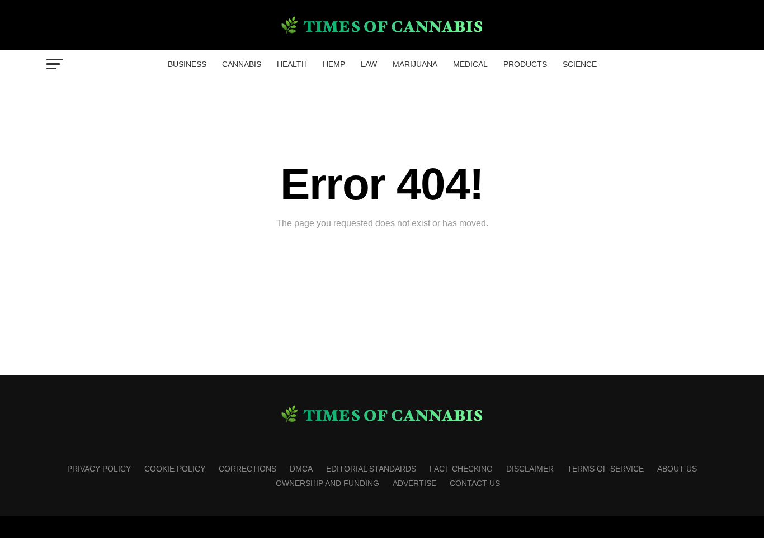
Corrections (247, 468)
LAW (369, 64)
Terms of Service (605, 468)
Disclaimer (530, 468)
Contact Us (475, 483)
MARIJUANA (415, 64)
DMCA (301, 468)
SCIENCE (580, 64)
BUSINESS (187, 64)
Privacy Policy (99, 468)
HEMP (334, 64)
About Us (677, 468)
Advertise (414, 483)
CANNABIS (241, 64)
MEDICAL (470, 64)
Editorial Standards (371, 468)
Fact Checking (461, 468)
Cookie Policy (174, 468)
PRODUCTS (525, 64)
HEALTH (292, 64)
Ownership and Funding (327, 483)
